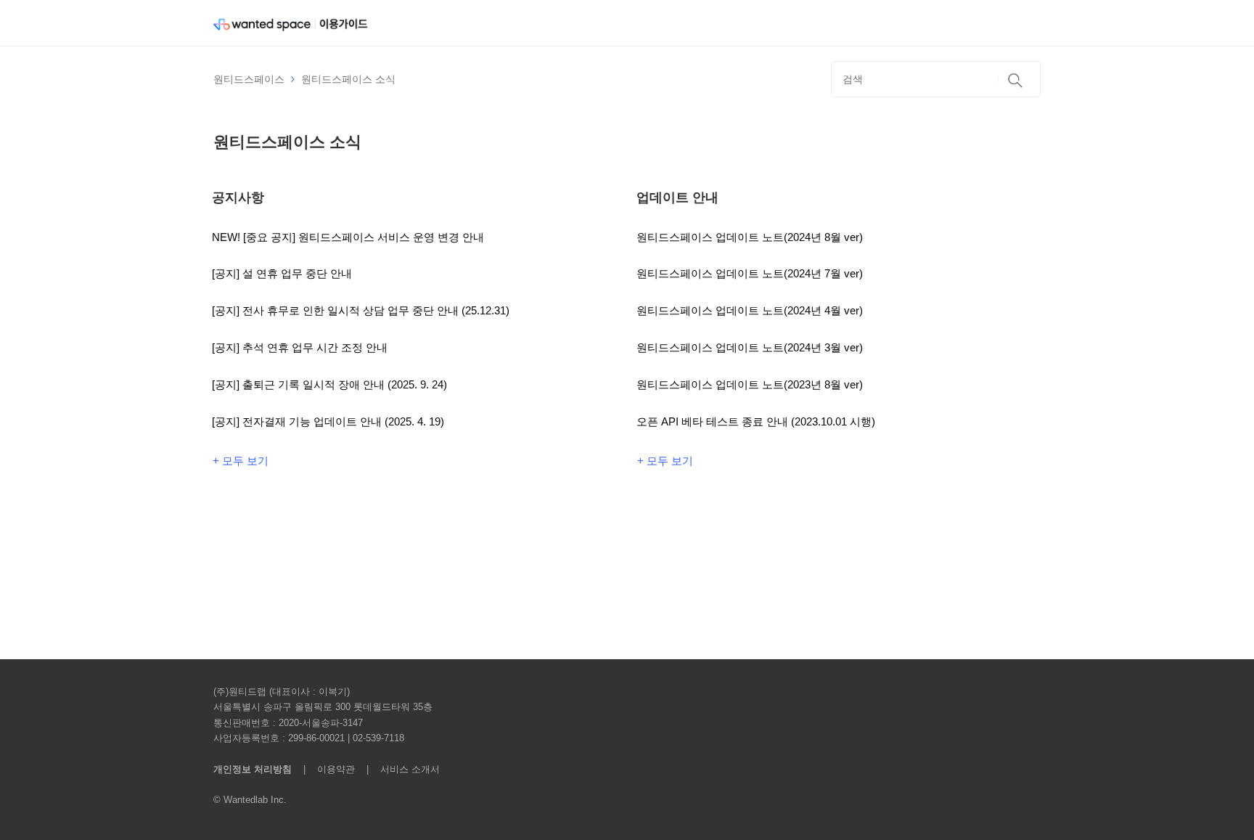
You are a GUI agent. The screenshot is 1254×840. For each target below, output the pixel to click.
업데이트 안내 (677, 197)
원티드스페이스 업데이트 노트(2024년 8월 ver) (749, 237)
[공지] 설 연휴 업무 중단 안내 (282, 273)
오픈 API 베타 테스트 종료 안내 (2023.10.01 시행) (755, 421)
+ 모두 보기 (241, 460)
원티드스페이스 (248, 79)
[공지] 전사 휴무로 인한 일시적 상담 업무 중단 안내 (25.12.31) (360, 310)
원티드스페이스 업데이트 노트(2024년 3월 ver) (749, 347)
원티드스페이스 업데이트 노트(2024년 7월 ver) (749, 273)
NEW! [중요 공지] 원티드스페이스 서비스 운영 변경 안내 (348, 237)
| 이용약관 (326, 769)
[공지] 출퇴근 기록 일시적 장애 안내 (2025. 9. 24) (329, 384)
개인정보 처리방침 (252, 769)
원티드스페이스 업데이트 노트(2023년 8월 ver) (749, 384)
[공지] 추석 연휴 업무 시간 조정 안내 (300, 347)
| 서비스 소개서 (399, 769)
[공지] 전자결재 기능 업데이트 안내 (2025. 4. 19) (328, 421)
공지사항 (238, 197)
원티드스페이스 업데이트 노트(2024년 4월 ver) (749, 310)
